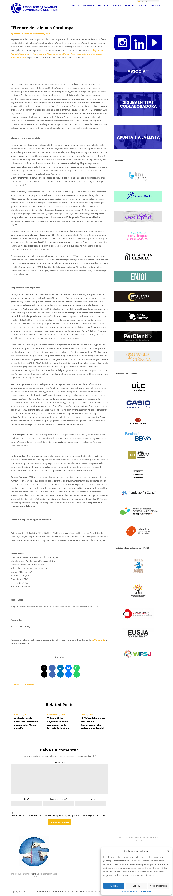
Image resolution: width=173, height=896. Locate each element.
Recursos (102, 5)
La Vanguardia (99, 639)
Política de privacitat (144, 891)
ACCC (74, 5)
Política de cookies (128, 891)
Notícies (16, 684)
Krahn (33, 874)
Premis (116, 5)
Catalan (143, 1)
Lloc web (91, 799)
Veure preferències (158, 886)
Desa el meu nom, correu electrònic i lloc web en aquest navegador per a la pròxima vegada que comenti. (59, 815)
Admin (17, 33)
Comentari (59, 762)
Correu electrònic (58, 799)
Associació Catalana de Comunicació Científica (43, 891)
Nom (26, 799)
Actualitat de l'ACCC (31, 684)
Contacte (142, 5)
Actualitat (87, 5)
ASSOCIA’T (155, 5)
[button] (167, 851)
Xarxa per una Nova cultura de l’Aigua (51, 53)
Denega (136, 886)
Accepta (113, 886)
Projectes (129, 5)
